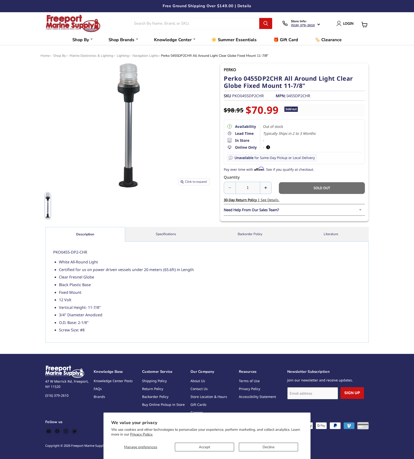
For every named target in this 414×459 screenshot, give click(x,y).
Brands (99, 396)
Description (85, 234)
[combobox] (195, 23)
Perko (230, 69)
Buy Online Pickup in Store (163, 404)
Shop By (80, 40)
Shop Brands (121, 40)
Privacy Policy (249, 388)
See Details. (251, 200)
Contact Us (199, 388)
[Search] (265, 23)
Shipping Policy (154, 381)
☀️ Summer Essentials (234, 40)
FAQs (98, 388)
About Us (197, 381)
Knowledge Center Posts (113, 381)
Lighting (123, 56)
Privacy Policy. (141, 434)
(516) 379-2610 (303, 25)
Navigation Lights (145, 56)
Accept (204, 447)
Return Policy (152, 388)
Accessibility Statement (257, 396)
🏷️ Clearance (328, 40)
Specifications (166, 234)
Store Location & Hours (208, 396)
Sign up (352, 393)
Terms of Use (249, 381)
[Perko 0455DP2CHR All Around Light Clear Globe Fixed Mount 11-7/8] (48, 205)
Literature (331, 234)
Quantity (232, 177)
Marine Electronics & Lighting (91, 56)
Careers (196, 412)
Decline (269, 447)
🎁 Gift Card (285, 40)
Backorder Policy (250, 234)
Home (45, 56)
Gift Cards (198, 404)
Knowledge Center (173, 40)
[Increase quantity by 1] (266, 188)
